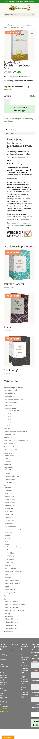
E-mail (36, 671)
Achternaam (35, 694)
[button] (32, 33)
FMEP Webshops (13, 225)
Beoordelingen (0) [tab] (13, 133)
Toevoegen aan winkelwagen (19, 109)
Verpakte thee (13, 25)
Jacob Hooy (24, 25)
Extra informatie (35, 707)
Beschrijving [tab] (11, 130)
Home (6, 25)
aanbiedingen (23, 219)
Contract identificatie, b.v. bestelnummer (35, 655)
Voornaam (35, 681)
